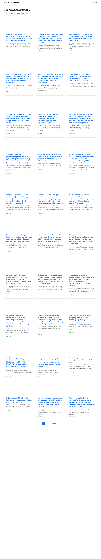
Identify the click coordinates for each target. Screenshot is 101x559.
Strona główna (92, 2)
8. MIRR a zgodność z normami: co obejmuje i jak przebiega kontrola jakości (81, 360)
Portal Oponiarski (11, 2)
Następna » (54, 423)
